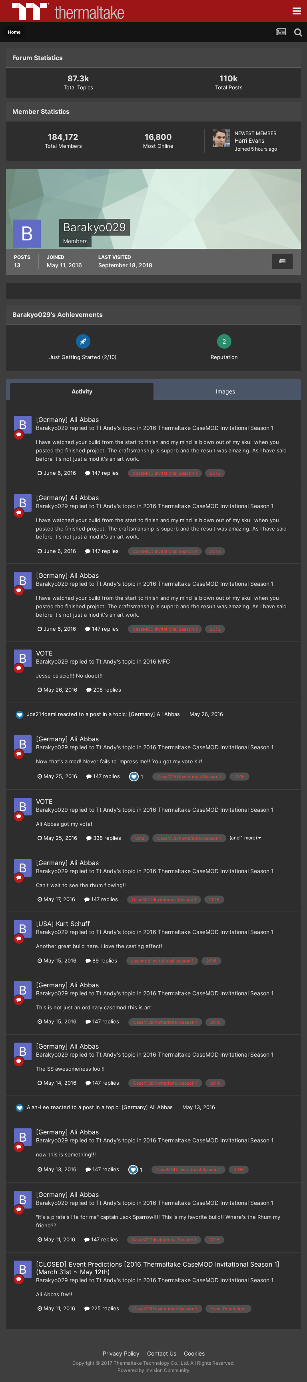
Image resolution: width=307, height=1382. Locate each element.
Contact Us (161, 1353)
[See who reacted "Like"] (134, 776)
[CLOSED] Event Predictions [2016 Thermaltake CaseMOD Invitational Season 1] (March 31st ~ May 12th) (157, 1268)
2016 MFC (156, 661)
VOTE (44, 653)
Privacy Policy (121, 1353)
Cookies (194, 1353)
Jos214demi (41, 714)
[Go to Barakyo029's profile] (23, 425)
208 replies (106, 689)
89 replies (104, 960)
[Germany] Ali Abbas (67, 420)
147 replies (104, 473)
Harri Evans (249, 140)
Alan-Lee (38, 1107)
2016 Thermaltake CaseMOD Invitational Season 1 (208, 427)
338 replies (106, 838)
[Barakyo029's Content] (282, 261)
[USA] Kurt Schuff (63, 924)
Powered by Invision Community (153, 1370)
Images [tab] (225, 391)
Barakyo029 (52, 427)
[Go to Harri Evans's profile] (221, 138)
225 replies (104, 1308)
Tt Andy (106, 427)
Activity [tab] (82, 391)
